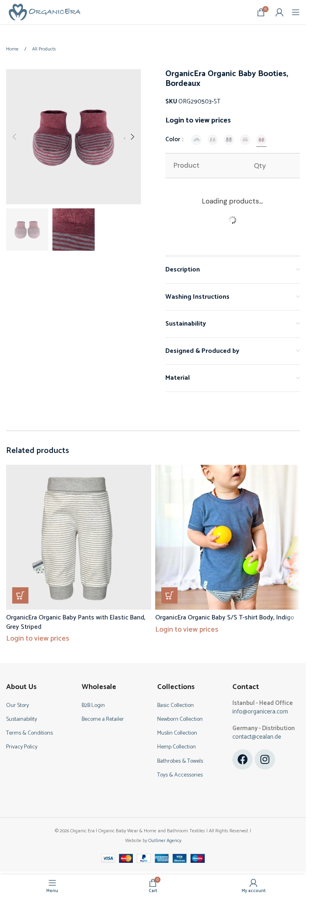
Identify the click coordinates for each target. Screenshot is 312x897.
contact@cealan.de (256, 737)
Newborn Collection (180, 719)
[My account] (279, 12)
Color (173, 139)
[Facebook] (242, 759)
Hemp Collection (176, 747)
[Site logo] (44, 12)
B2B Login (93, 705)
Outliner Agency (164, 840)
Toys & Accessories (180, 775)
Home (13, 49)
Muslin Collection (177, 733)
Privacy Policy (21, 747)
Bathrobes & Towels (180, 761)
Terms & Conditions (29, 733)
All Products (44, 49)
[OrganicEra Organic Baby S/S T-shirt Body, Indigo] (227, 537)
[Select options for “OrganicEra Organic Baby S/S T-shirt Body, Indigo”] (169, 595)
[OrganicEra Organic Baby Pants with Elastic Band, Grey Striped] (78, 537)
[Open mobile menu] (296, 12)
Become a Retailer (103, 719)
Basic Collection (175, 705)
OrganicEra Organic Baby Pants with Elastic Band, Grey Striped (75, 622)
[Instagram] (265, 759)
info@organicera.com (260, 712)
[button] (14, 137)
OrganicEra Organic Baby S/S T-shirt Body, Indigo (224, 617)
